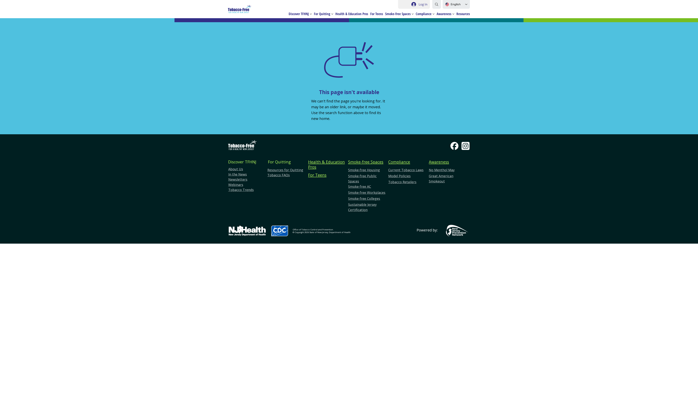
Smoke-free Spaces (365, 161)
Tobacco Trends (241, 190)
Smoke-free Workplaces (366, 192)
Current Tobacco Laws (406, 170)
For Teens (317, 175)
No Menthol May (442, 170)
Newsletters (237, 179)
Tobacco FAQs (278, 175)
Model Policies (399, 176)
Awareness (439, 161)
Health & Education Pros (326, 164)
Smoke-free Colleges (364, 198)
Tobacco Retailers (402, 182)
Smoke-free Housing (364, 170)
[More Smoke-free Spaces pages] (413, 14)
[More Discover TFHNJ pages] (311, 14)
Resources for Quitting (285, 170)
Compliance (399, 161)
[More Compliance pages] (433, 14)
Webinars (235, 184)
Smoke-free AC (359, 186)
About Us (235, 169)
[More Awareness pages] (453, 14)
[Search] (436, 4)
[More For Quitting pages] (332, 14)
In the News (237, 174)
